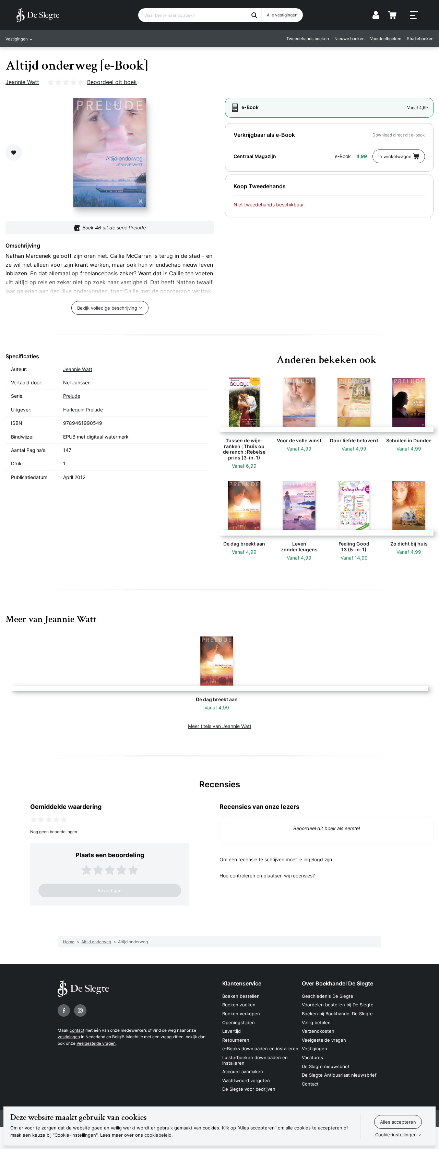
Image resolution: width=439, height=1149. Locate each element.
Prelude (137, 227)
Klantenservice (241, 983)
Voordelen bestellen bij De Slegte (337, 1004)
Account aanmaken (242, 1071)
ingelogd (313, 859)
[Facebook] (64, 1010)
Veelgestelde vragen (96, 1043)
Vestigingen (314, 1048)
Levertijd (231, 1031)
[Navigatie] (414, 15)
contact (77, 1030)
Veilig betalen (316, 1022)
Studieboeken (420, 38)
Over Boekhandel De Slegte (337, 983)
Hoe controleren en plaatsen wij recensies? (267, 875)
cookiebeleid (157, 1135)
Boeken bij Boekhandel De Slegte (337, 1013)
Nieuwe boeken (349, 38)
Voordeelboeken (385, 38)
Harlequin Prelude (83, 409)
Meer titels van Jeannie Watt (219, 726)
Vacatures (312, 1057)
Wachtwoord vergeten (246, 1080)
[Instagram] (80, 1010)
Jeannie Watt (22, 82)
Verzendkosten (318, 1031)
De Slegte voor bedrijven (248, 1089)
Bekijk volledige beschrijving (107, 308)
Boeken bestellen (241, 996)
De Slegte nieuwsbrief (325, 1066)
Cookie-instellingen (396, 1134)
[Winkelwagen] (392, 15)
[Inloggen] (376, 15)
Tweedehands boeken (307, 38)
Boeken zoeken (239, 1004)
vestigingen (69, 1036)
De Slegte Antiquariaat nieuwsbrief (339, 1075)
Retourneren (235, 1040)
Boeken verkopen (241, 1013)
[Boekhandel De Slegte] (37, 15)
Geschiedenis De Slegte (327, 996)
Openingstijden (238, 1022)
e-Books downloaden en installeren (260, 1048)
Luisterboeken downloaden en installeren (255, 1060)
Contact (310, 1084)
